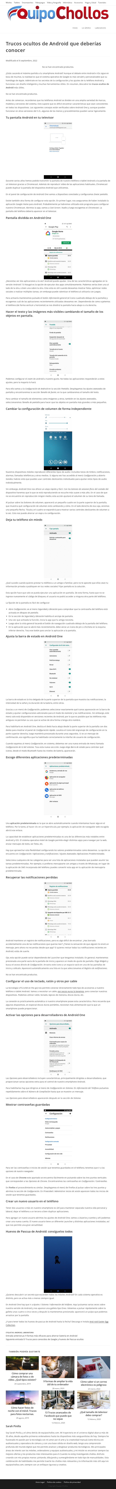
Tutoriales (102, 2)
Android (18, 1332)
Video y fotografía (54, 2)
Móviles (9, 2)
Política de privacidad (72, 1482)
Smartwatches (27, 2)
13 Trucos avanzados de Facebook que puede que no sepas (58, 1415)
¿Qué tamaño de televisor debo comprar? (94, 1414)
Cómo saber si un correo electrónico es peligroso (93, 1383)
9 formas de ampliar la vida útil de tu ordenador (58, 1383)
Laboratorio (28, 1332)
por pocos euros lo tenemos (71, 991)
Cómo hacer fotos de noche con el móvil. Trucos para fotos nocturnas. (22, 1411)
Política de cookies (54, 1482)
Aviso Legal (40, 1482)
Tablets (17, 2)
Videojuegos (40, 2)
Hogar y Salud (90, 2)
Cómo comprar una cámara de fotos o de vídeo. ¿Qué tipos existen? (22, 1376)
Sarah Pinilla (13, 1426)
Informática (67, 2)
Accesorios (78, 2)
